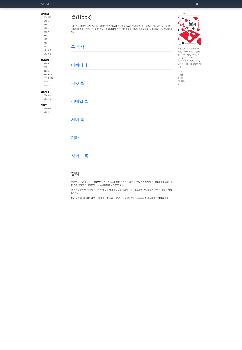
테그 (46, 46)
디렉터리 (79, 65)
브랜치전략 (48, 78)
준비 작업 (48, 17)
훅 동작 (77, 47)
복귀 (46, 43)
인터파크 (181, 81)
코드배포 (47, 99)
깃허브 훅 (79, 155)
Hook (46, 81)
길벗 (179, 84)
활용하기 (45, 91)
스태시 (46, 35)
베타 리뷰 (48, 108)
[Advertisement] (122, 225)
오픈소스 (47, 85)
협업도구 (47, 71)
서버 (46, 28)
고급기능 (47, 53)
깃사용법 (45, 13)
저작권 (46, 112)
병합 (46, 39)
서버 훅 (77, 119)
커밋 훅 (77, 83)
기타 (75, 137)
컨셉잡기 (47, 21)
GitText (45, 4)
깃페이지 (47, 95)
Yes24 (180, 71)
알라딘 (180, 78)
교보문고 (181, 74)
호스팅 (46, 63)
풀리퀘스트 (48, 74)
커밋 (46, 24)
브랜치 (46, 32)
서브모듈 (47, 50)
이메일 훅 (79, 101)
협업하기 (45, 60)
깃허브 (46, 67)
